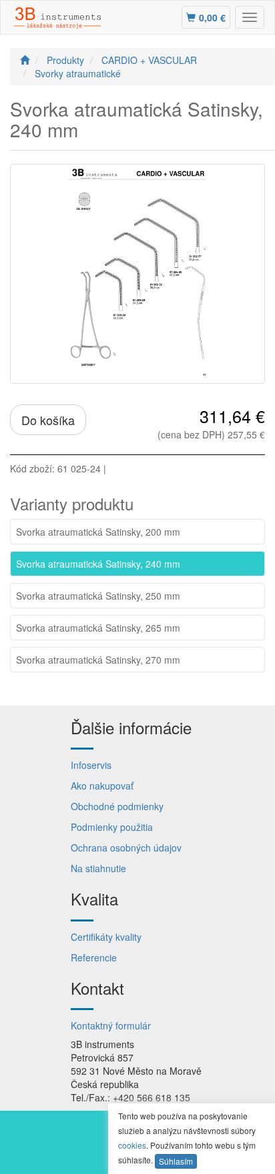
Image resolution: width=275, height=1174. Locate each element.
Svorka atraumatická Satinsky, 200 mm (98, 531)
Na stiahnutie (98, 868)
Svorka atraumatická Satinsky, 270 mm (98, 659)
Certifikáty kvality (106, 936)
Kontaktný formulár (111, 1025)
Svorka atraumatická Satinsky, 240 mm (98, 563)
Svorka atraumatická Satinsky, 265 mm (98, 627)
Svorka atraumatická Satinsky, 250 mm (98, 595)
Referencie (94, 957)
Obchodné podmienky (117, 806)
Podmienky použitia (112, 827)
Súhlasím (176, 1161)
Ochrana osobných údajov (126, 847)
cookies (132, 1145)
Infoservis (91, 765)
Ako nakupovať (102, 785)
